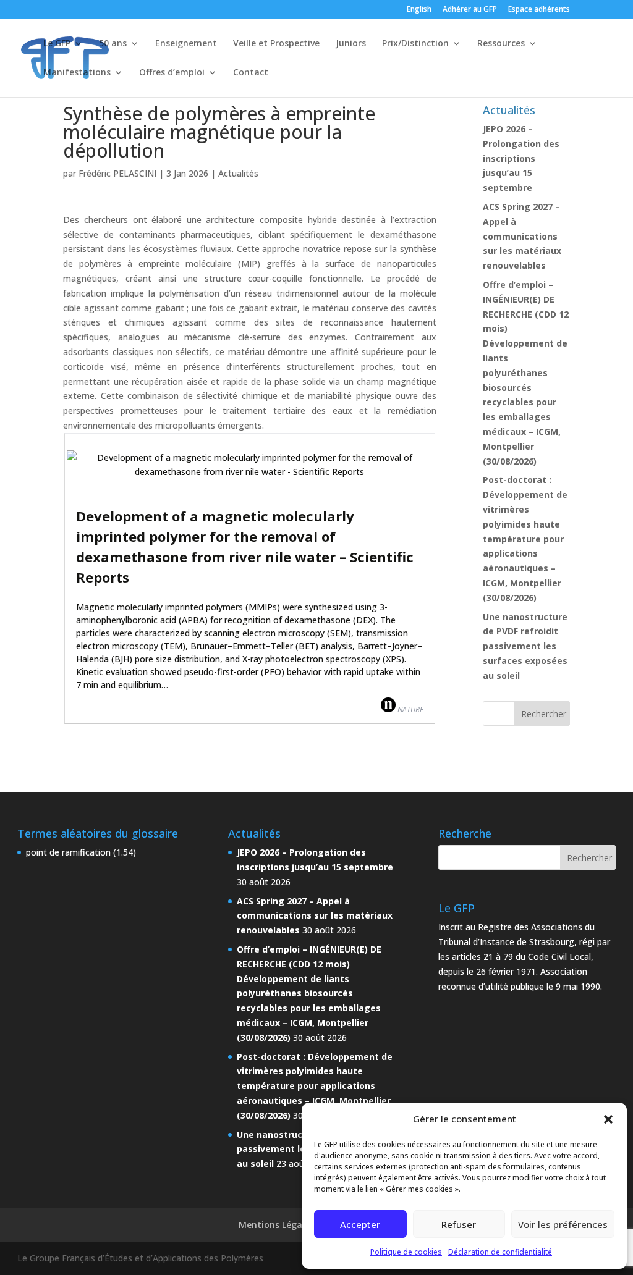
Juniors (351, 44)
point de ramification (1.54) (81, 852)
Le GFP (56, 44)
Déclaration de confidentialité (500, 1252)
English (419, 10)
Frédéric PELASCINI (117, 173)
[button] (608, 1119)
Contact (250, 73)
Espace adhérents (539, 10)
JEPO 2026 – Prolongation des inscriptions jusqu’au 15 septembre (521, 158)
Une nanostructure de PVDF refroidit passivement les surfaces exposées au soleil (525, 646)
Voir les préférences (563, 1224)
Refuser (458, 1224)
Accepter (360, 1224)
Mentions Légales (276, 1225)
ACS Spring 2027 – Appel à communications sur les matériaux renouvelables (522, 236)
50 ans (113, 44)
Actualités (238, 173)
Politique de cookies (406, 1252)
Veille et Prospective (276, 44)
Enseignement (186, 44)
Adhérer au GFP (470, 10)
